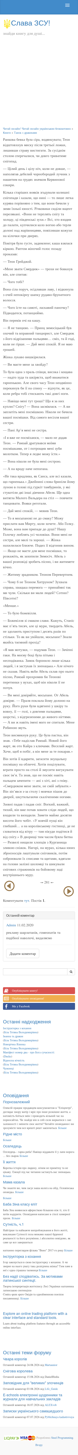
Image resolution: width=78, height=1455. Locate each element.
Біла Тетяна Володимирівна (20, 1032)
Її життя (9, 1161)
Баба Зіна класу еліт (20, 1204)
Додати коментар (23, 953)
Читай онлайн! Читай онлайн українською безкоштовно (37, 128)
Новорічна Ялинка (14, 1044)
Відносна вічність (13, 1060)
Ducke (7, 1056)
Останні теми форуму (27, 1352)
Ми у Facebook (21, 1006)
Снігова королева (18, 1370)
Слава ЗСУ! (30, 22)
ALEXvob (51, 1405)
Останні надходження (27, 1021)
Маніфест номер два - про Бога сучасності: (29, 1052)
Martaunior (51, 1365)
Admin (11, 924)
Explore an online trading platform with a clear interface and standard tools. (35, 1315)
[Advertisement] (39, 85)
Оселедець (12, 1145)
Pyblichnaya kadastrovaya (59, 1417)
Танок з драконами (25, 132)
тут (26, 900)
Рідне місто (12, 1133)
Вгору (39, 1445)
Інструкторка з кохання (17, 1028)
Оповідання (16, 1095)
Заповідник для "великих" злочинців (33, 1382)
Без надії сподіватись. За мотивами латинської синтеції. (33, 1278)
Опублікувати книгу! (25, 990)
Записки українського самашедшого (33, 1410)
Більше (62, 1128)
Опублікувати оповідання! (28, 998)
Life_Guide (51, 1389)
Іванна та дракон (13, 1036)
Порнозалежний (16, 1101)
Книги (7, 132)
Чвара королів (15, 1358)
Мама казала (14, 1181)
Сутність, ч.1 (13, 1224)
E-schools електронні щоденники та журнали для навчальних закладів (32, 1396)
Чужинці (8, 1068)
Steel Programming (62, 1438)
